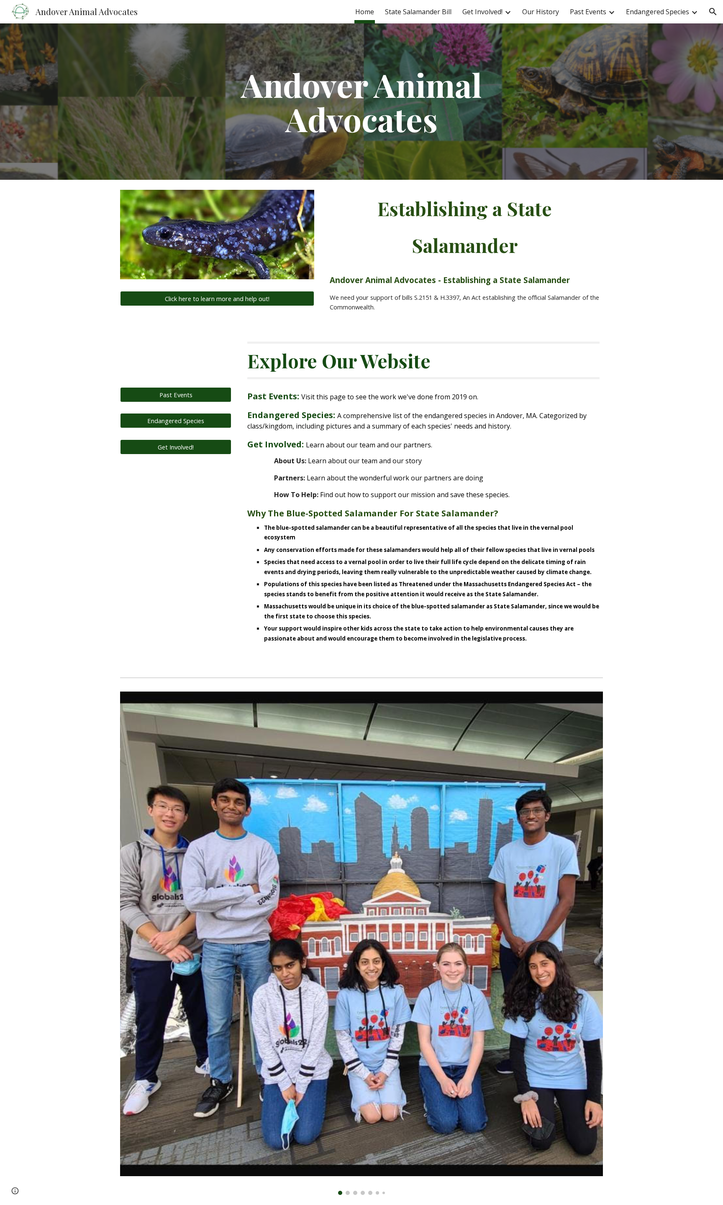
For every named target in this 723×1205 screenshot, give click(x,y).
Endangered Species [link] (657, 11)
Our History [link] (540, 11)
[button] (713, 12)
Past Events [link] (588, 11)
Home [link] (364, 11)
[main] (361, 102)
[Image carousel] (361, 943)
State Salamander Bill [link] (418, 11)
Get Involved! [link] (482, 11)
